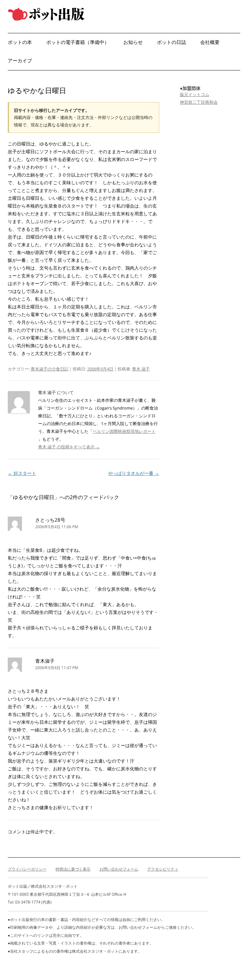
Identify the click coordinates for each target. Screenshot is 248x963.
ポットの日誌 (171, 42)
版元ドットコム (194, 94)
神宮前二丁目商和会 (199, 102)
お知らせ (133, 42)
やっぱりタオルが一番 (133, 473)
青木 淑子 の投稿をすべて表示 (69, 447)
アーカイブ (20, 60)
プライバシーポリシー (27, 869)
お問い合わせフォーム (118, 869)
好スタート (22, 473)
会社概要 (210, 42)
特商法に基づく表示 (73, 869)
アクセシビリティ (162, 869)
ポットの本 (20, 42)
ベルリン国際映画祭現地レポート (124, 431)
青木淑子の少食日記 (49, 369)
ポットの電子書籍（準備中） (77, 42)
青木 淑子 (141, 369)
